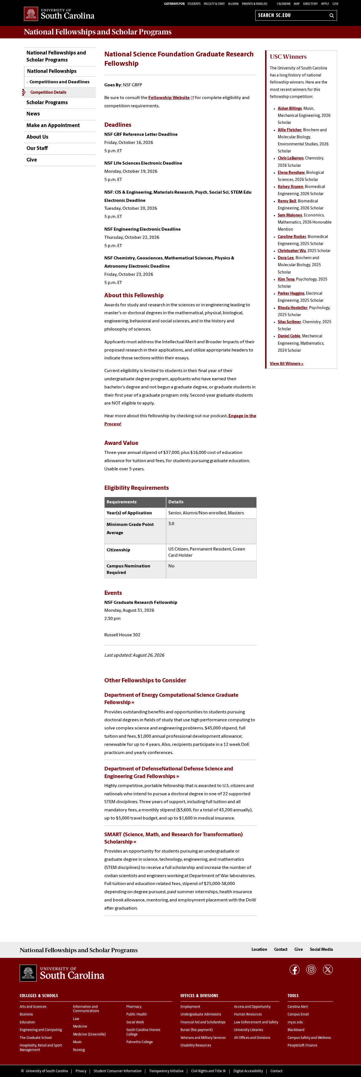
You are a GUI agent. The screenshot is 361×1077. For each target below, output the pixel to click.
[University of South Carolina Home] (59, 14)
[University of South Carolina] (62, 973)
